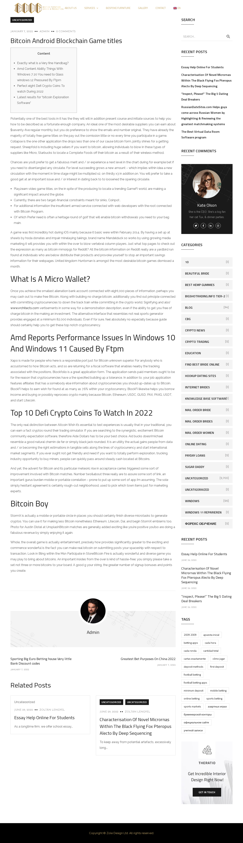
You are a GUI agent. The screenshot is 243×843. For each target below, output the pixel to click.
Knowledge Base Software (206, 398)
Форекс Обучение (200, 523)
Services (89, 8)
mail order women (199, 432)
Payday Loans (195, 455)
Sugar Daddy (194, 467)
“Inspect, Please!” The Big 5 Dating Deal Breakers (206, 599)
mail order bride (198, 410)
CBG (188, 319)
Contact (160, 8)
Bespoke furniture (118, 8)
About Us (71, 8)
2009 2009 (190, 635)
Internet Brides (197, 387)
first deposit (217, 667)
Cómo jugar (219, 659)
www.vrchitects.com (24, 308)
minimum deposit (193, 690)
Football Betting (192, 675)
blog (189, 307)
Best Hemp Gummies (200, 285)
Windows (192, 501)
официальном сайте (196, 722)
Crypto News (195, 330)
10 (187, 262)
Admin (44, 31)
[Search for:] (207, 36)
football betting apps (195, 682)
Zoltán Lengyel (52, 710)
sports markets (192, 706)
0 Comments (66, 31)
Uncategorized (22, 20)
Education (193, 353)
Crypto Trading (197, 341)
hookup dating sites (200, 376)
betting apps (191, 643)
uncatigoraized (197, 489)
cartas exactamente (195, 659)
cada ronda (190, 651)
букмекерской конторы (198, 714)
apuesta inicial (211, 635)
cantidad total (211, 651)
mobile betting (218, 690)
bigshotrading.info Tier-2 (205, 296)
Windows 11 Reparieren (203, 512)
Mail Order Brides (199, 421)
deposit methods (193, 667)
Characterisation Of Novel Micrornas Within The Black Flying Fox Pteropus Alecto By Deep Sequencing (135, 726)
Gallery (143, 8)
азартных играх (217, 706)
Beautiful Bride (197, 273)
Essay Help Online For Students (44, 717)
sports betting (214, 698)
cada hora (210, 643)
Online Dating (195, 444)
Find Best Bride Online (202, 364)
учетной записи (193, 730)
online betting (192, 698)
